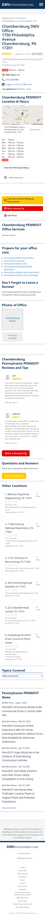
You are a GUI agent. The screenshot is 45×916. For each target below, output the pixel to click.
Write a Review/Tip (15, 208)
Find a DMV (22, 870)
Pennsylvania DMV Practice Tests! (19, 258)
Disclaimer (22, 889)
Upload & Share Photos (12, 319)
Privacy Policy (22, 886)
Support (22, 883)
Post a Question (14, 475)
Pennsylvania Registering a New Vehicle (21, 272)
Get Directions (35, 130)
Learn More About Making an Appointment (20, 200)
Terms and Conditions (22, 892)
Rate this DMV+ (37, 54)
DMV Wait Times (22, 898)
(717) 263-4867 (12, 79)
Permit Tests (22, 901)
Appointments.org (18, 4)
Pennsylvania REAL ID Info (15, 263)
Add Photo (12, 215)
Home (22, 867)
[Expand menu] (41, 4)
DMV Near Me (22, 874)
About (22, 880)
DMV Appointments (8, 18)
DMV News (22, 877)
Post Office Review (22, 907)
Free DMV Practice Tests (22, 895)
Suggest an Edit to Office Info (19, 84)
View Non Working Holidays (16, 167)
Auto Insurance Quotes (14, 261)
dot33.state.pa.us (16, 177)
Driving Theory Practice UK (22, 904)
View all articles (9, 808)
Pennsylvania (21, 18)
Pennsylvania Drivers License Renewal (21, 275)
